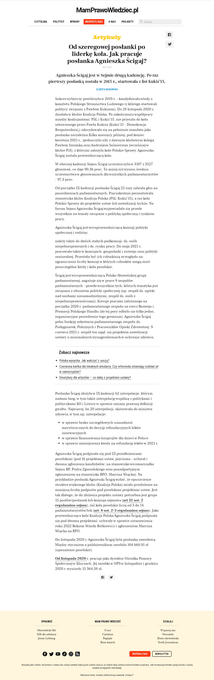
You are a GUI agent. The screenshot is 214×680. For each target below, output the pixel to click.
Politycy (58, 21)
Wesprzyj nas (94, 21)
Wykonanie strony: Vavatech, (92, 675)
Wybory (74, 21)
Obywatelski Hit (46, 630)
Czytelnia (40, 21)
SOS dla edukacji (46, 634)
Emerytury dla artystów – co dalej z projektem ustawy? (95, 377)
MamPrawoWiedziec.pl (107, 10)
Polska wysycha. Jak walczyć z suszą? (84, 361)
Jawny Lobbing (46, 638)
